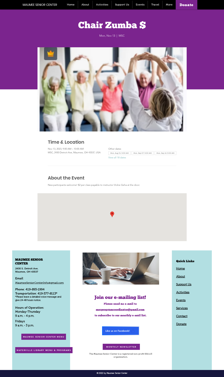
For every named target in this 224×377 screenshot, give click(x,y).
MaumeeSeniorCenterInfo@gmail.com (39, 282)
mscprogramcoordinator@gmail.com (120, 309)
